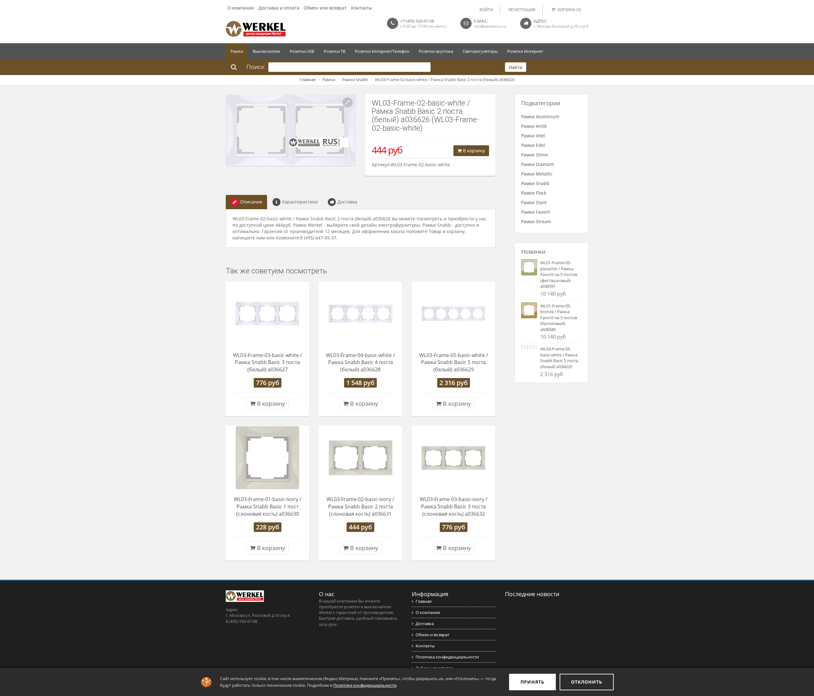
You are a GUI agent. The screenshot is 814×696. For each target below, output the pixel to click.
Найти (515, 67)
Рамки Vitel (533, 136)
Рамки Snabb (355, 79)
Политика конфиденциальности (447, 657)
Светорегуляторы (480, 51)
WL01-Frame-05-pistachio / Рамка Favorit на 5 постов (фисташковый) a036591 (558, 274)
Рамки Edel (533, 145)
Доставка (347, 202)
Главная (307, 79)
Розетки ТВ (334, 51)
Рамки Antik (534, 126)
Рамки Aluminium (540, 117)
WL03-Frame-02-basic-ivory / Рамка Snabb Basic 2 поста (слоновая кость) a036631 (360, 506)
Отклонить (586, 682)
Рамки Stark (534, 202)
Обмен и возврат (432, 634)
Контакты (361, 8)
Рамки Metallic (537, 174)
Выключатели (266, 51)
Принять (532, 682)
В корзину (473, 151)
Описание (251, 202)
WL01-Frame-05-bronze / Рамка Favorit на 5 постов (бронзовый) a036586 (558, 317)
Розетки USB (302, 51)
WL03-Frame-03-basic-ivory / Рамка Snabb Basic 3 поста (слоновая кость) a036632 (453, 506)
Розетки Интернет (525, 51)
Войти (486, 9)
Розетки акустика (436, 51)
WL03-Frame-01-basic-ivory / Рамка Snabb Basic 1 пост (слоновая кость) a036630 (267, 506)
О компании (240, 8)
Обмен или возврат (325, 8)
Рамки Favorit (535, 212)
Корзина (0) (569, 9)
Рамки (237, 51)
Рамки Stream (536, 221)
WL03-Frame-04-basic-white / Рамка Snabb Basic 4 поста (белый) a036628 (360, 362)
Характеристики (300, 202)
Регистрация (521, 9)
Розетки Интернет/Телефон (382, 51)
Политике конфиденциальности (365, 685)
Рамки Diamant (537, 164)
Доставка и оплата (279, 8)
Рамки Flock (533, 193)
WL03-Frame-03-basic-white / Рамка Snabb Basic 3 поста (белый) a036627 (267, 362)
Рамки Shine (534, 155)
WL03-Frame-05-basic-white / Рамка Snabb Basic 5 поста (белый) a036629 (453, 362)
